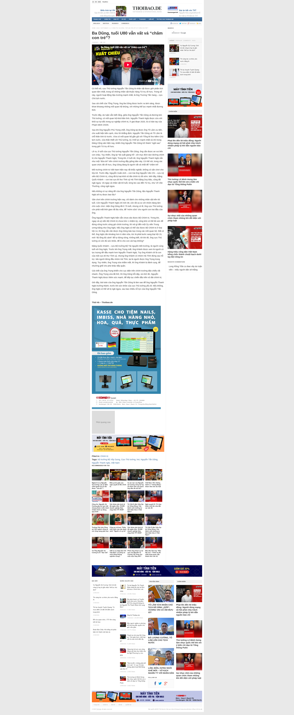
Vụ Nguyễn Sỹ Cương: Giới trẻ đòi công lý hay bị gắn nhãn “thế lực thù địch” (105, 587)
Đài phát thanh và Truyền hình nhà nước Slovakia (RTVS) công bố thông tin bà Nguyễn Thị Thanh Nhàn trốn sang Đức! (132, 603)
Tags (193, 40)
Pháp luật (132, 19)
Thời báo (98, 709)
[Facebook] (156, 684)
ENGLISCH (96, 23)
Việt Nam (115, 463)
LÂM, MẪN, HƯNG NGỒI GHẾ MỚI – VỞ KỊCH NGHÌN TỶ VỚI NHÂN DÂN (161, 670)
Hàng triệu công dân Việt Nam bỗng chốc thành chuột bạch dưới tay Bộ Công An (184, 254)
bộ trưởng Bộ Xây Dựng (109, 459)
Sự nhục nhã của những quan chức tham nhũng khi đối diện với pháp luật (184, 218)
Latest (171, 40)
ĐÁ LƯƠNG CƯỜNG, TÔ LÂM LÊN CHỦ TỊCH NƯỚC (160, 640)
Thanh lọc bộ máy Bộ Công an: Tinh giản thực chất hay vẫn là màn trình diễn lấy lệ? (133, 638)
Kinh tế (116, 19)
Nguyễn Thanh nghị (101, 463)
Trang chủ (97, 19)
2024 (98, 28)
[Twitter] (161, 684)
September (104, 28)
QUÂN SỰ (128, 704)
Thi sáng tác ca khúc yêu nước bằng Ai (120, 2)
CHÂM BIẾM (173, 111)
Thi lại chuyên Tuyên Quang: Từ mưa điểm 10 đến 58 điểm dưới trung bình (104, 609)
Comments (187, 40)
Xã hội (124, 19)
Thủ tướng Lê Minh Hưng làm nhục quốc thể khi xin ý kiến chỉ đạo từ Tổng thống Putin (183, 182)
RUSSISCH (115, 23)
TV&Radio (142, 19)
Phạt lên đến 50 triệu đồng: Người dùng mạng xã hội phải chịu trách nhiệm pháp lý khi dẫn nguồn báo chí (184, 144)
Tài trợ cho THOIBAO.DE (165, 19)
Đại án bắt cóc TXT (187, 10)
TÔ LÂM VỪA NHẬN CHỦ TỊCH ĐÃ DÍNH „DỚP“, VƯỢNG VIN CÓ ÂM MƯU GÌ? (160, 609)
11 (110, 28)
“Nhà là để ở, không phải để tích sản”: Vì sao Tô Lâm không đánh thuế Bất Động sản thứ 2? (133, 666)
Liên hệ (151, 19)
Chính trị (107, 19)
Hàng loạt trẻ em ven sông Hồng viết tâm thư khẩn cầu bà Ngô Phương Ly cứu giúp (133, 652)
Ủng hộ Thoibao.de (133, 615)
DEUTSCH (106, 23)
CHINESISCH (125, 23)
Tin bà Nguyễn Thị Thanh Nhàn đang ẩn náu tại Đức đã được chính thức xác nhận (132, 588)
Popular (179, 40)
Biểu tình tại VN (107, 10)
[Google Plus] (167, 684)
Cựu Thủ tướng (128, 459)
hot (138, 459)
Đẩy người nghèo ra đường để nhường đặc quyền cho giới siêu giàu (136, 625)
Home (93, 28)
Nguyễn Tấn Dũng (149, 459)
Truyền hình (154, 581)
